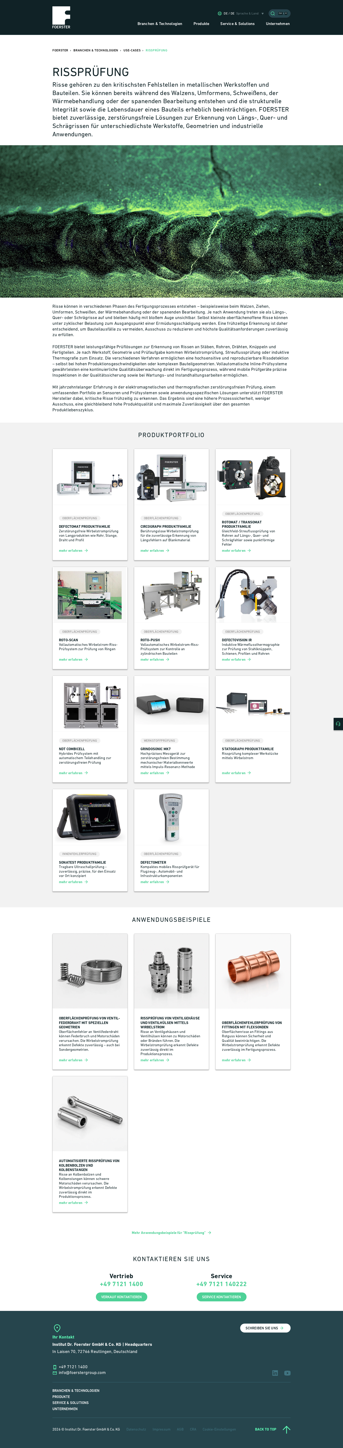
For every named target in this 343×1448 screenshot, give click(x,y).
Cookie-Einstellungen (219, 1430)
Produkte (61, 1397)
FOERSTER (60, 50)
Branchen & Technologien (75, 1390)
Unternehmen (65, 1409)
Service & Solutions (70, 1403)
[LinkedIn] (275, 1373)
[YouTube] (287, 1373)
